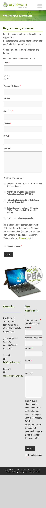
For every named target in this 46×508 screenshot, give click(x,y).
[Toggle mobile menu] (40, 5)
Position (7, 98)
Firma (6, 62)
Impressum (25, 472)
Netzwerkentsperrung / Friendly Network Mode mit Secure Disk (23, 201)
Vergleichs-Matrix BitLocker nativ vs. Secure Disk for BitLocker (24, 185)
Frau (8, 79)
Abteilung (8, 111)
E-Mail (7, 136)
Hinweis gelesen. (35, 456)
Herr (8, 76)
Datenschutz (24, 238)
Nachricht (7, 148)
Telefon (7, 123)
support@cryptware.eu (13, 375)
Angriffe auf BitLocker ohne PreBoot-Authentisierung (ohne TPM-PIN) (21, 193)
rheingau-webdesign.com (14, 472)
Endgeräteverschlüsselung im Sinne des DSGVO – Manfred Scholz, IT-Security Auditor (22, 210)
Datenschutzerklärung (34, 472)
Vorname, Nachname (12, 86)
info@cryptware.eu (11, 362)
